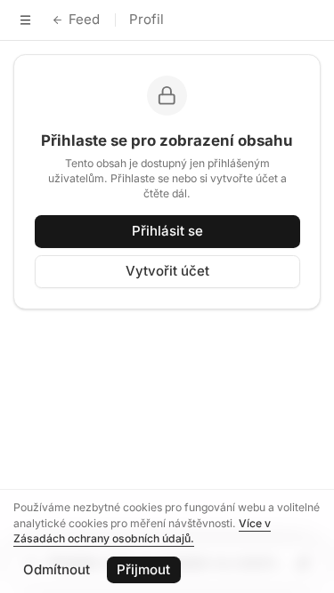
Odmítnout (56, 569)
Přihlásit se (167, 230)
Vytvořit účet (167, 270)
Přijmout (143, 569)
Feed (84, 19)
